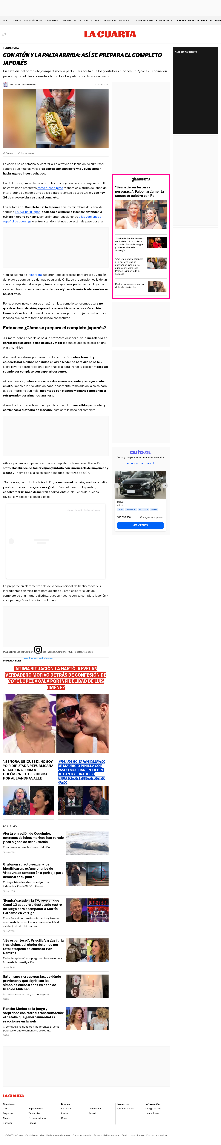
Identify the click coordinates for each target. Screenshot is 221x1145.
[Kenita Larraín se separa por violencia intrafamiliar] (157, 287)
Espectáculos (33, 20)
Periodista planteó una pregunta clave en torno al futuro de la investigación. (33, 960)
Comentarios (27, 153)
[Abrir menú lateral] (5, 34)
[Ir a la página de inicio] (110, 34)
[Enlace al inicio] (141, 180)
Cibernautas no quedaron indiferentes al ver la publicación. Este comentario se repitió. (31, 1029)
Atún (70, 652)
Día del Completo (26, 652)
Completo (61, 652)
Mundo (96, 20)
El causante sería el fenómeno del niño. (26, 847)
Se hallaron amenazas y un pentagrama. (27, 994)
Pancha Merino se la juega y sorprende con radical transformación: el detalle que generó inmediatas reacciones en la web (33, 1015)
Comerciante (164, 20)
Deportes (51, 20)
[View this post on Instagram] (38, 541)
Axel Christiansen (25, 84)
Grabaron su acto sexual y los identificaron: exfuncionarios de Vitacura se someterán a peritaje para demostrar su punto (33, 870)
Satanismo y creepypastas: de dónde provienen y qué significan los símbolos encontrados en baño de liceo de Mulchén (32, 983)
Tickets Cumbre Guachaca (191, 20)
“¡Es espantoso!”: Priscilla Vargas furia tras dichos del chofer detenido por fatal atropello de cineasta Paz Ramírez (33, 946)
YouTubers (88, 652)
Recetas (78, 652)
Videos (83, 20)
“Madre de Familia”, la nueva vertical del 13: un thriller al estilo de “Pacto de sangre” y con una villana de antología (129, 244)
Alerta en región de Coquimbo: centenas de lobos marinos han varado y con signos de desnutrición (33, 837)
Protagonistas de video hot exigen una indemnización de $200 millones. (26, 884)
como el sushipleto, (50, 188)
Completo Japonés (45, 652)
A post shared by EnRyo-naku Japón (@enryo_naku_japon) (96, 510)
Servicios (110, 20)
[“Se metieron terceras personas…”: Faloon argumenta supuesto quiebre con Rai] (141, 215)
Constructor (144, 20)
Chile (17, 20)
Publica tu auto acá (140, 463)
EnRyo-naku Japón (27, 212)
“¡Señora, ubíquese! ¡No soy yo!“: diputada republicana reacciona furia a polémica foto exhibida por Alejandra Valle (28, 770)
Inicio (7, 20)
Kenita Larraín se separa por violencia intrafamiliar (129, 286)
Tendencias (68, 20)
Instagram (35, 275)
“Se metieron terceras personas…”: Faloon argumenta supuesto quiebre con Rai (139, 191)
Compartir (11, 153)
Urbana (124, 20)
